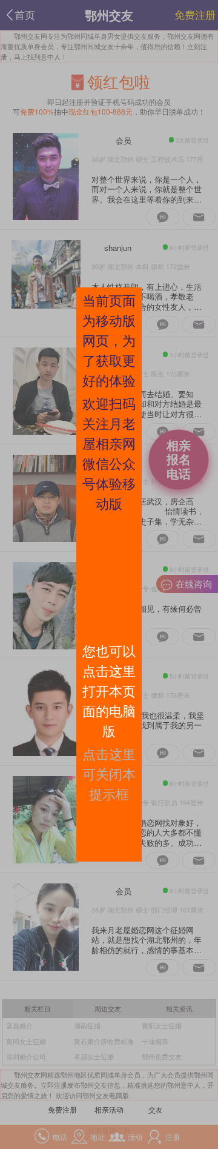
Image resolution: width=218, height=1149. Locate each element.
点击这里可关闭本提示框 (109, 773)
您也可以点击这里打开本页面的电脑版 (109, 690)
